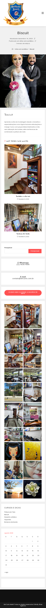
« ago (6, 572)
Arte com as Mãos (27, 41)
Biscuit (32, 49)
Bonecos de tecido (23, 234)
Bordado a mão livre (23, 196)
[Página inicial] (12, 49)
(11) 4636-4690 (23, 264)
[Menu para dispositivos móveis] (43, 13)
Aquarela (7, 520)
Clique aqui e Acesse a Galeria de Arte (23, 292)
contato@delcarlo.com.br (23, 278)
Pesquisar (8, 248)
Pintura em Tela (9, 512)
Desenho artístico (10, 517)
